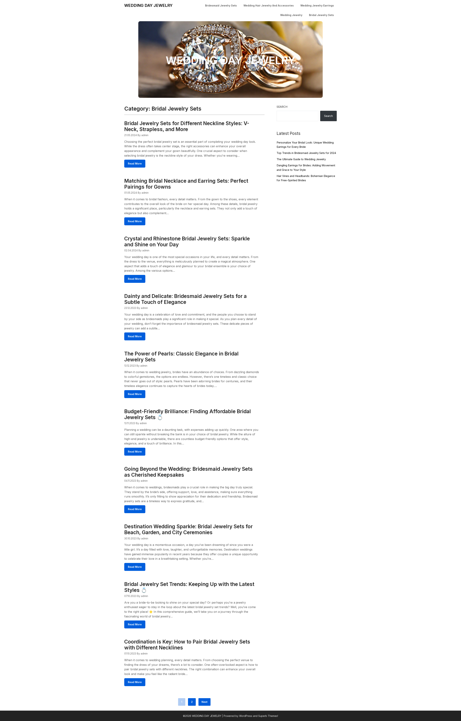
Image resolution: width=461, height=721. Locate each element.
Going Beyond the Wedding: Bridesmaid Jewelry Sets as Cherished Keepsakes (188, 472)
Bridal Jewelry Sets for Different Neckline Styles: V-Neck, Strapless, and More (186, 126)
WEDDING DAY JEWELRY (148, 5)
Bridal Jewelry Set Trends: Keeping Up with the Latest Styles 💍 (189, 587)
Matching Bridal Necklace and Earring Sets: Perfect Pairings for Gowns (186, 184)
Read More (135, 163)
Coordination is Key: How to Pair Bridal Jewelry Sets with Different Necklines (187, 645)
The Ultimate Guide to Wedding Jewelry (301, 159)
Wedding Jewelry (291, 15)
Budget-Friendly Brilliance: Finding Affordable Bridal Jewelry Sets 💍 (187, 414)
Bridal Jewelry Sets (321, 15)
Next (204, 701)
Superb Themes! (268, 715)
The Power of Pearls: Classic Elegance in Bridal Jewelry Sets (181, 357)
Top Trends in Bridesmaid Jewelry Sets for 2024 (306, 153)
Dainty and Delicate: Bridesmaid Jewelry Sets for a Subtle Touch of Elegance (185, 299)
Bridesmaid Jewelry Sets (221, 5)
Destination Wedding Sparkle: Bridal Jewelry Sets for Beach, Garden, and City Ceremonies (188, 529)
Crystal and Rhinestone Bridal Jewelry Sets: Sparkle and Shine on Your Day (187, 242)
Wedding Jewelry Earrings (317, 5)
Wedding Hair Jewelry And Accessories (268, 5)
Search (282, 106)
